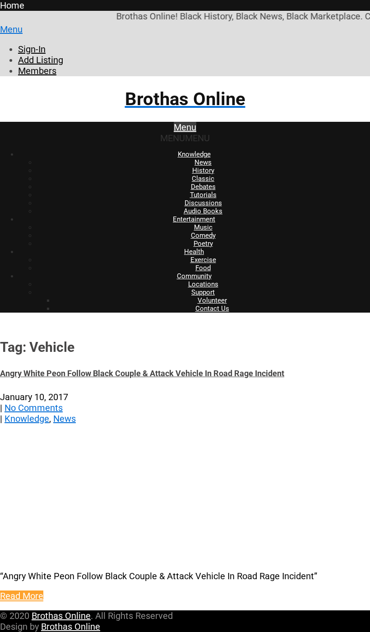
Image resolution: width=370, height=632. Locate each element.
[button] (185, 138)
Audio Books (203, 211)
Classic (203, 179)
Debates (203, 187)
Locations (203, 284)
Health (194, 252)
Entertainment (194, 219)
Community (194, 276)
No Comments (34, 407)
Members (37, 70)
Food (203, 268)
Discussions (203, 203)
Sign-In (32, 49)
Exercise (203, 260)
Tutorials (203, 195)
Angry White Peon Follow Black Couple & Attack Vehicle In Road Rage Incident (142, 373)
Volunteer (212, 300)
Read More (21, 595)
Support (203, 292)
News (203, 162)
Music (203, 227)
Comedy (203, 235)
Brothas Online (61, 615)
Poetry (203, 244)
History (203, 170)
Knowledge (194, 154)
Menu (11, 29)
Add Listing (40, 60)
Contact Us (212, 308)
